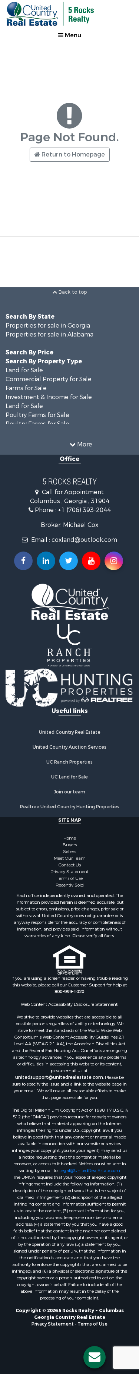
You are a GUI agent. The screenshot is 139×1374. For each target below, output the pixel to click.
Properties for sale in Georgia (48, 325)
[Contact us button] (94, 1357)
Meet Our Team (70, 858)
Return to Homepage (72, 154)
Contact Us (70, 865)
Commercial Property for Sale (49, 379)
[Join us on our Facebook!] (23, 561)
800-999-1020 (69, 992)
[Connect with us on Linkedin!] (46, 561)
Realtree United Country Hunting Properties (69, 807)
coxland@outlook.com (84, 540)
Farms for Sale (26, 388)
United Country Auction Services (69, 747)
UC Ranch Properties (69, 762)
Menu (72, 35)
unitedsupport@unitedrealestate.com (59, 1077)
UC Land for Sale (69, 777)
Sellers (69, 852)
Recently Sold (70, 885)
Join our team (69, 792)
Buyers (70, 845)
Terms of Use (70, 878)
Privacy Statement (69, 872)
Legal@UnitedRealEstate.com (89, 1171)
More (84, 444)
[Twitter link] (68, 561)
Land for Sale (24, 370)
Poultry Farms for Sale (37, 415)
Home (69, 838)
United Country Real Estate (69, 732)
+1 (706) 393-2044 (84, 510)
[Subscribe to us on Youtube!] (91, 561)
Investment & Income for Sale (49, 397)
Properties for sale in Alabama (49, 334)
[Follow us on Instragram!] (114, 561)
